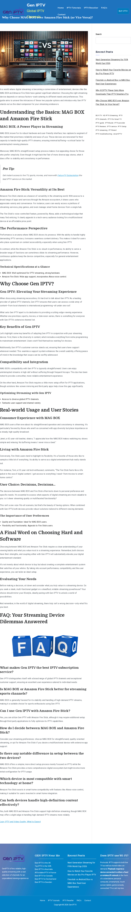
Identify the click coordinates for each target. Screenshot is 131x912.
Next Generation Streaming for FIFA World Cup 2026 (112, 61)
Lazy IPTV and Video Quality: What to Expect (20, 821)
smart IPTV (117, 134)
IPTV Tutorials (74, 7)
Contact (62, 14)
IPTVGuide (109, 123)
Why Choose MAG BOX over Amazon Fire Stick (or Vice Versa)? (112, 102)
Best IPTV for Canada (44, 876)
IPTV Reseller (91, 7)
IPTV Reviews (101, 126)
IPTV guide (100, 123)
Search (99, 34)
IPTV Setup (122, 126)
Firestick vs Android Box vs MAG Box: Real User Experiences (113, 82)
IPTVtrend (112, 130)
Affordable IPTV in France (45, 873)
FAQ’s (104, 7)
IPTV (121, 115)
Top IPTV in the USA (43, 866)
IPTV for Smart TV (115, 119)
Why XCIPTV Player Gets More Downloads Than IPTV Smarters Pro (112, 92)
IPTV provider (119, 123)
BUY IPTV (123, 11)
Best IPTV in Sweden (43, 882)
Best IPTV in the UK (43, 863)
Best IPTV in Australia (44, 869)
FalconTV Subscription (67, 175)
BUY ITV (99, 115)
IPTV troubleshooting (104, 134)
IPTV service (112, 126)
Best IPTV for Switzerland (45, 879)
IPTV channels (101, 119)
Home (61, 7)
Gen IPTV (36, 5)
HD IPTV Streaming (110, 115)
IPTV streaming (101, 130)
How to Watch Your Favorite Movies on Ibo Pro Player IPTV (113, 72)
